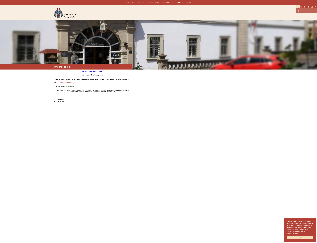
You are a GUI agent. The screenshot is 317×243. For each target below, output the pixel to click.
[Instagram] (312, 6)
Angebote (188, 2)
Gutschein (180, 2)
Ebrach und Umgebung (168, 2)
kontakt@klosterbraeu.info (65, 82)
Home (127, 2)
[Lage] (304, 6)
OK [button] (300, 237)
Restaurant (141, 2)
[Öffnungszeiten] (298, 6)
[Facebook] (308, 6)
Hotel (133, 2)
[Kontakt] (301, 6)
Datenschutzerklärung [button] (292, 233)
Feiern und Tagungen (153, 2)
